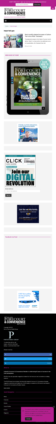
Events (5, 409)
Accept (28, 419)
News (5, 396)
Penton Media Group (13, 329)
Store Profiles (7, 406)
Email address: (9, 189)
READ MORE (7, 388)
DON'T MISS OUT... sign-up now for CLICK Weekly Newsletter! (27, 2)
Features (6, 400)
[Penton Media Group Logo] (11, 335)
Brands (5, 403)
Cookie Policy (39, 415)
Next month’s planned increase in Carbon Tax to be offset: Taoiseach (38, 35)
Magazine (6, 413)
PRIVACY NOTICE (8, 350)
